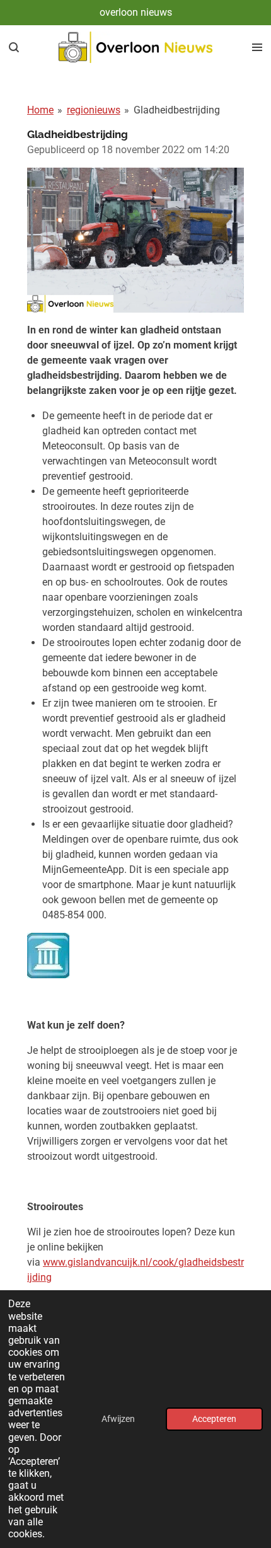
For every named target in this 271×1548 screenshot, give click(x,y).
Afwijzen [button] (118, 1419)
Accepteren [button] (214, 1419)
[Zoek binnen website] (14, 47)
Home (40, 110)
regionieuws (93, 110)
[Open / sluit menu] (257, 47)
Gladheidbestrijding (177, 110)
